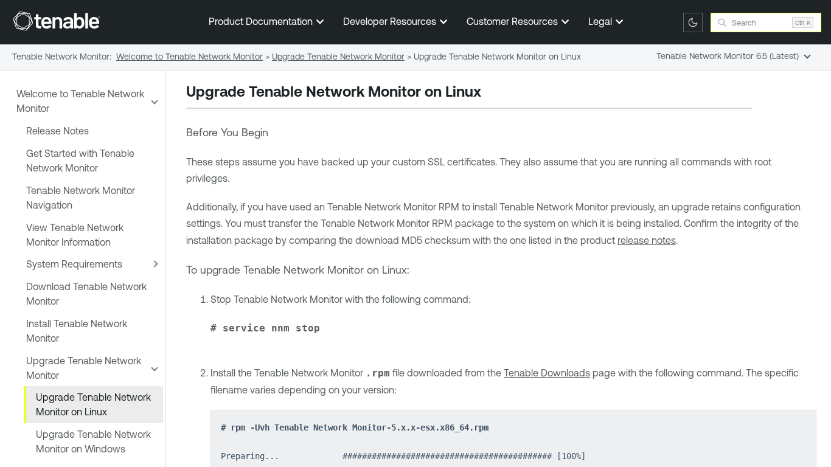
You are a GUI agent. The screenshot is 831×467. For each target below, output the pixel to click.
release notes (646, 240)
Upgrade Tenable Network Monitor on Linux (93, 404)
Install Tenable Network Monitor (76, 331)
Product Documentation (262, 21)
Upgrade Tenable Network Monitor (83, 368)
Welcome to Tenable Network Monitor (80, 101)
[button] (153, 101)
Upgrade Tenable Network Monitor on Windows (93, 441)
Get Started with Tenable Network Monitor (80, 160)
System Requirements (74, 263)
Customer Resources (513, 21)
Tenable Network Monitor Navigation (80, 197)
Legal (601, 21)
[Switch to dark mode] (693, 22)
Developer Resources (391, 21)
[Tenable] (56, 21)
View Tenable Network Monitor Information (74, 234)
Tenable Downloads (547, 372)
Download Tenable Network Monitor (86, 293)
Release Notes (57, 130)
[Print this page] (491, 93)
